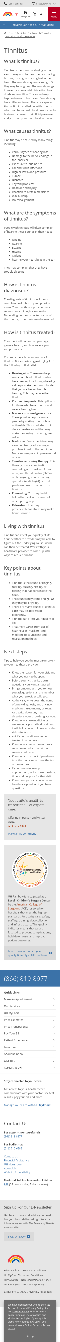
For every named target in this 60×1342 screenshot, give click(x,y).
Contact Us (11, 1156)
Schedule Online (43, 3)
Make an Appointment (22, 833)
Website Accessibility (17, 1172)
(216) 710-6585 (17, 825)
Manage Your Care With (27, 1105)
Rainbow (16, 14)
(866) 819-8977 (26, 978)
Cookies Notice (20, 1311)
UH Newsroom (13, 1164)
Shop (35, 14)
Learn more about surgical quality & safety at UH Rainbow (27, 953)
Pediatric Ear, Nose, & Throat (33, 33)
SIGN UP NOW (17, 1236)
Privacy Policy (35, 1308)
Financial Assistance (16, 1160)
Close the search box (46, 14)
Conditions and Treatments (20, 36)
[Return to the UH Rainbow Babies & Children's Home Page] (8, 14)
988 (6, 1184)
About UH (10, 1168)
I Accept (30, 1336)
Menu (54, 16)
